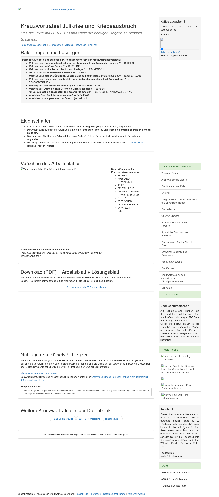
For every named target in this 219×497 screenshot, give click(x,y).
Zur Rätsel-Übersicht (89, 418)
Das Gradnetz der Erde (173, 186)
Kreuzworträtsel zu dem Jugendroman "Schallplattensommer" (173, 278)
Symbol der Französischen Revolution (175, 234)
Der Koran (166, 287)
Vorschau (69, 44)
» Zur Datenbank (170, 294)
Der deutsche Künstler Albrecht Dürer (177, 243)
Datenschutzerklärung (114, 493)
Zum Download (137, 142)
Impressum (95, 493)
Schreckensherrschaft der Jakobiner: (174, 224)
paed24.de (82, 493)
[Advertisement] (86, 317)
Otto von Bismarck (170, 215)
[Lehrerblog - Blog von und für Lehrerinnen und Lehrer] (180, 358)
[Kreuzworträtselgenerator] (62, 9)
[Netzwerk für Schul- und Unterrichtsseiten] (180, 396)
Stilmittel (165, 192)
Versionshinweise (136, 493)
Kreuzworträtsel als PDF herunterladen (86, 287)
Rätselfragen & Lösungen (33, 44)
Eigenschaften (55, 44)
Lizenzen (92, 44)
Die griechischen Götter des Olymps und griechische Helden (179, 201)
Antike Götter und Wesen (174, 179)
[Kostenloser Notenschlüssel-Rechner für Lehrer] (180, 387)
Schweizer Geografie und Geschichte (174, 253)
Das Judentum (168, 209)
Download (81, 44)
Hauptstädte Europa (171, 261)
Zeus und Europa (170, 173)
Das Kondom (168, 268)
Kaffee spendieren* (170, 52)
